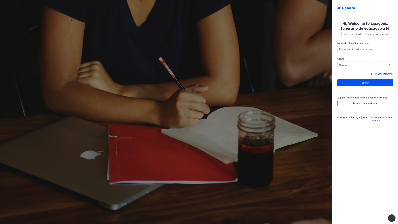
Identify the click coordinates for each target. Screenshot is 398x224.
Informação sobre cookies (382, 118)
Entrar (365, 82)
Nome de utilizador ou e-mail (353, 43)
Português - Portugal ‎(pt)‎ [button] (351, 117)
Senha (341, 58)
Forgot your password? (382, 74)
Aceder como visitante (365, 103)
